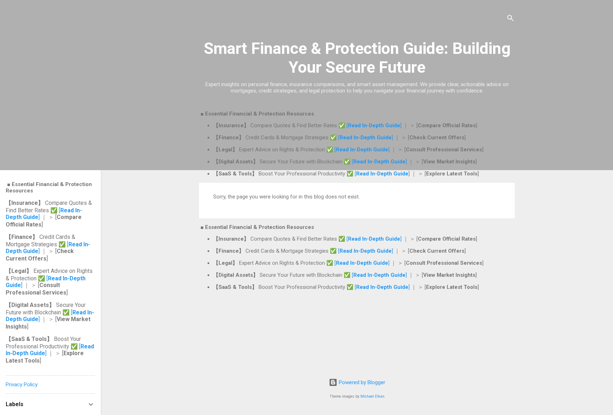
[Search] (510, 19)
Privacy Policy (22, 384)
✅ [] (370, 125)
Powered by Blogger (361, 382)
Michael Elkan (372, 396)
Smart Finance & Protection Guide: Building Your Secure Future (357, 58)
